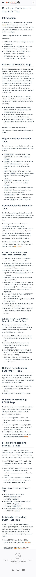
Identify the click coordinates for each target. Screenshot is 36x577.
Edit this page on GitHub (20, 548)
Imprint (22, 562)
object (4, 25)
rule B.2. (27, 542)
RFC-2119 (18, 246)
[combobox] (33, 2)
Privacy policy (15, 562)
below (26, 436)
